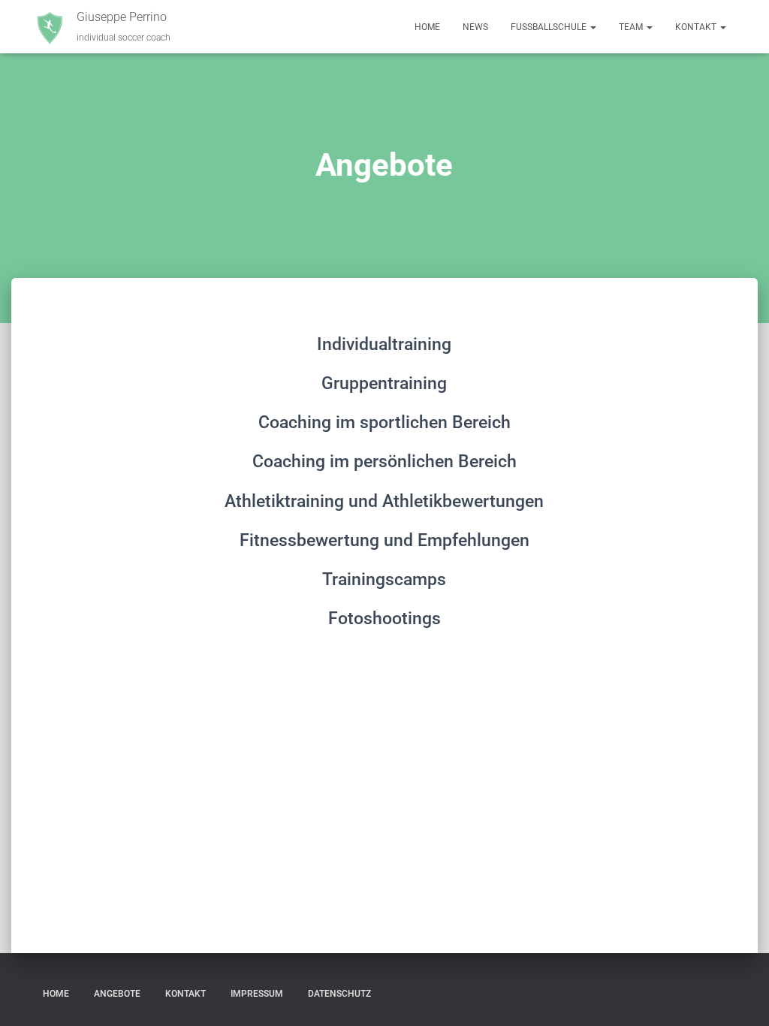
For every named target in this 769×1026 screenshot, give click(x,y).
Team (632, 27)
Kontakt (697, 27)
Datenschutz (339, 993)
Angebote (117, 993)
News (475, 27)
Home (427, 27)
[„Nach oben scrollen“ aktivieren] (739, 996)
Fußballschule (550, 27)
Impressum (257, 993)
